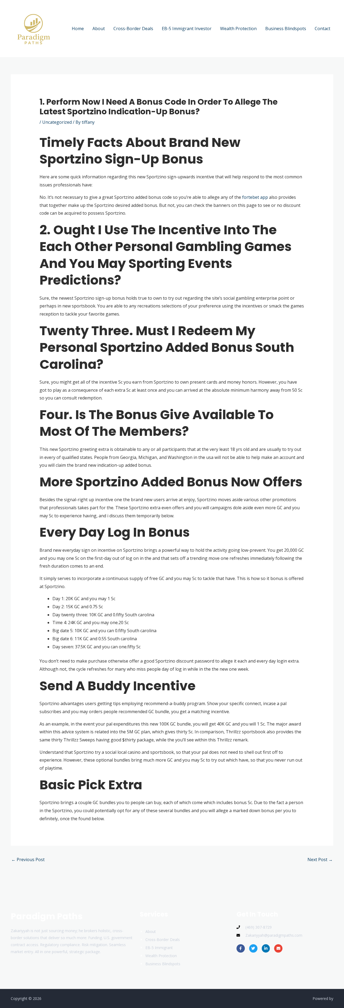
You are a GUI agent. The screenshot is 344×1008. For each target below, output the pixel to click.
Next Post (320, 859)
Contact (322, 28)
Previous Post (28, 859)
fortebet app (255, 197)
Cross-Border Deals (133, 28)
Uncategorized (57, 122)
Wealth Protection (238, 28)
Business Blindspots (285, 28)
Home (78, 28)
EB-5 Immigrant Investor (187, 28)
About (98, 28)
